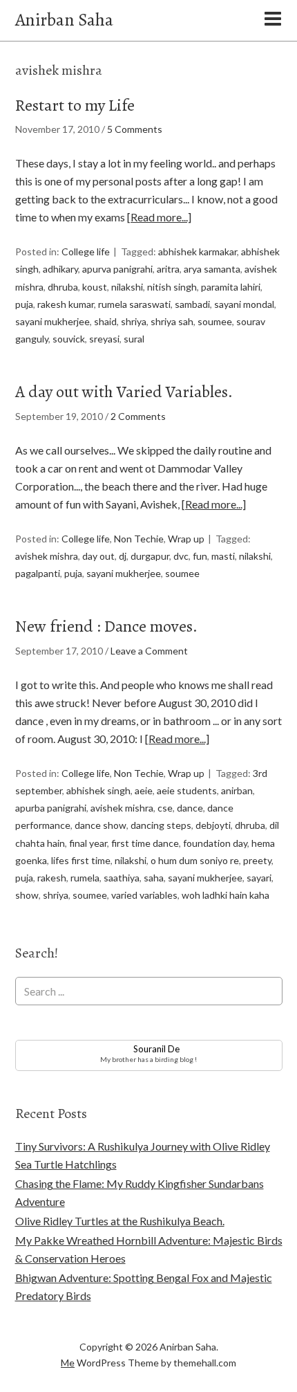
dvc (181, 556)
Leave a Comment (149, 651)
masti (223, 556)
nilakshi (127, 287)
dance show (100, 825)
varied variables (144, 895)
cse (165, 808)
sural (134, 339)
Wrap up (186, 538)
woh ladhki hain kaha (225, 895)
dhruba (63, 287)
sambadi (192, 304)
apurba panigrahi (50, 808)
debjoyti (213, 825)
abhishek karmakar (197, 251)
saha (154, 877)
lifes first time (81, 860)
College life (85, 251)
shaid (105, 321)
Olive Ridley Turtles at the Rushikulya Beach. (119, 1220)
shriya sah (172, 321)
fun (200, 556)
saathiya (122, 877)
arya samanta (212, 269)
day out (98, 556)
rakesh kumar (65, 304)
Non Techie (139, 538)
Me (68, 1362)
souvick (68, 339)
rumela (84, 877)
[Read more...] (159, 216)
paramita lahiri (230, 287)
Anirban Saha (64, 20)
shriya (133, 321)
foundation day (215, 843)
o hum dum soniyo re (195, 860)
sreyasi (104, 339)
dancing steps (161, 825)
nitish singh (172, 287)
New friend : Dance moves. (106, 626)
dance (190, 808)
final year (88, 843)
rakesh (51, 877)
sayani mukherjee (52, 321)
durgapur (150, 556)
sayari (259, 877)
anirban (237, 790)
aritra (168, 269)
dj (122, 556)
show (27, 895)
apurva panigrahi (117, 269)
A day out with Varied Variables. (124, 392)
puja (24, 304)
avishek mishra (46, 556)
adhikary (60, 269)
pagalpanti (37, 573)
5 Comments (134, 129)
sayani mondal (244, 304)
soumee (215, 321)
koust (94, 287)
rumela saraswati (134, 304)
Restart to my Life (75, 105)
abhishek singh (98, 790)
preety (257, 860)
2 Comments (138, 416)
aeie (144, 790)
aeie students (187, 790)
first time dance (145, 843)
